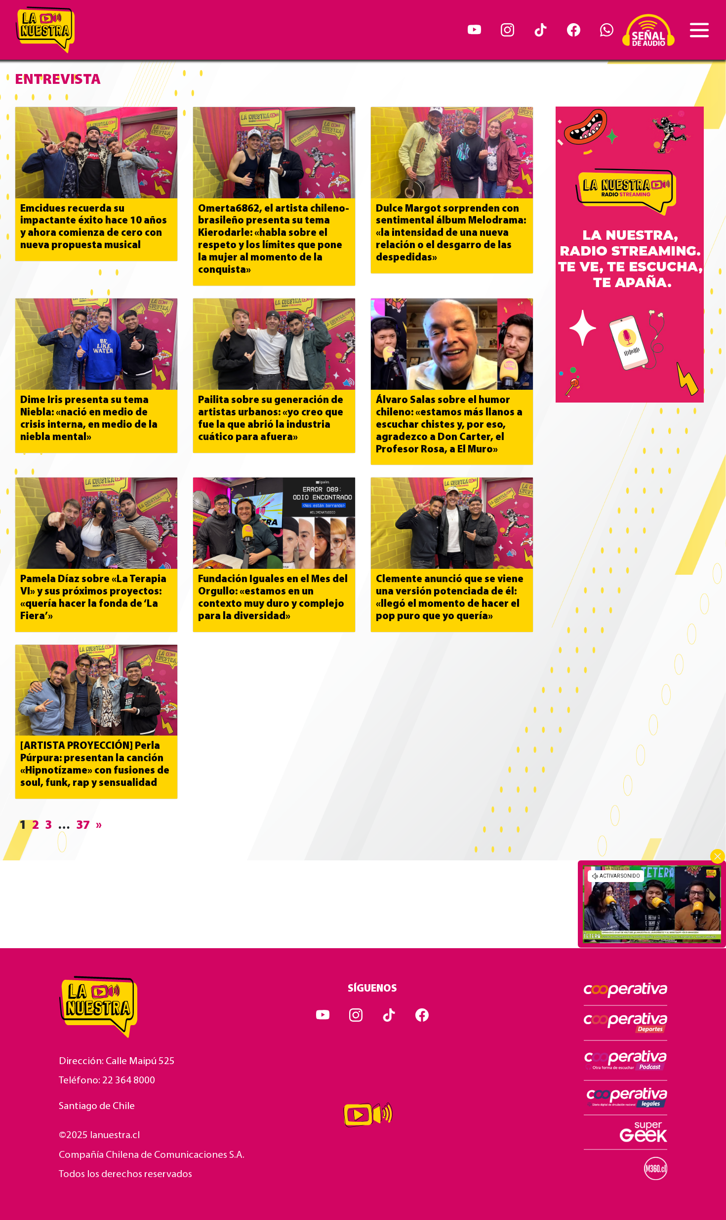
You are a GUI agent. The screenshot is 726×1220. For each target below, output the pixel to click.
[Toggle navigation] (699, 30)
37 (83, 825)
